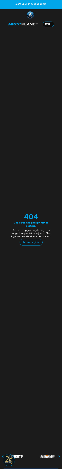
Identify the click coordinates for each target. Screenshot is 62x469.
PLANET (23, 24)
